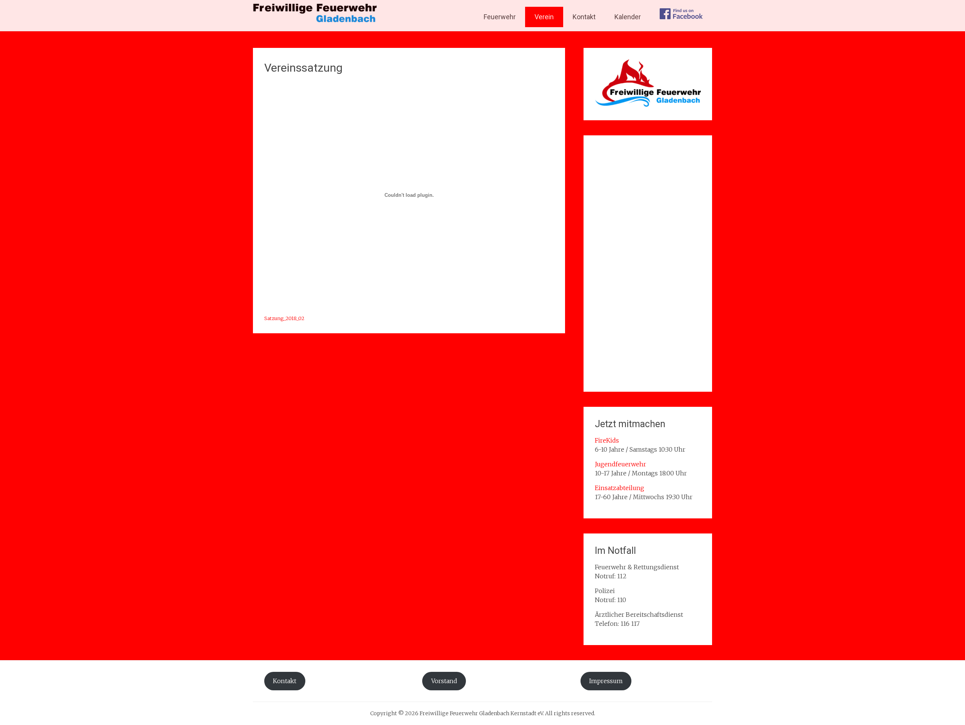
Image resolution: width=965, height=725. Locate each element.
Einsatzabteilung (619, 488)
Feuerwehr (500, 17)
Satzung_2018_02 (284, 318)
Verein (544, 17)
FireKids (607, 440)
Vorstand (444, 681)
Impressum (606, 681)
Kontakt (584, 17)
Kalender (627, 17)
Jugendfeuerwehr (620, 464)
